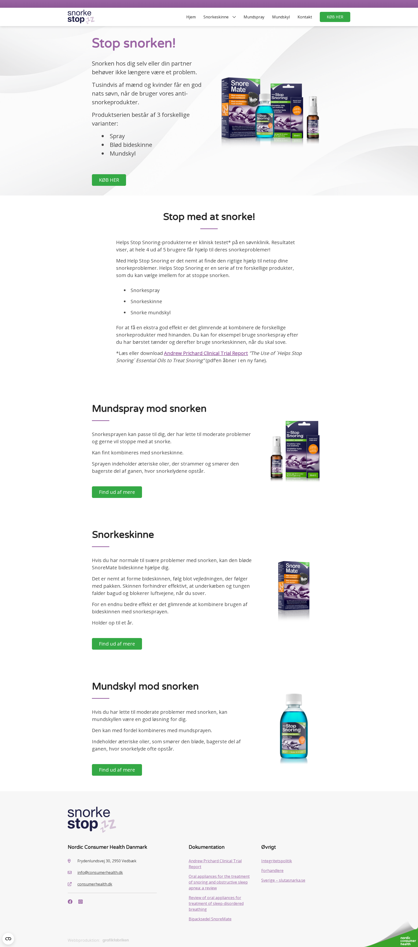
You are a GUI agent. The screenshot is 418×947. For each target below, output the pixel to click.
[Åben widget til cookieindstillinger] (8, 939)
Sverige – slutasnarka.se (283, 880)
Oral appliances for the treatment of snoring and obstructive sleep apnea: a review (219, 882)
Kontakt (305, 17)
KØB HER (335, 17)
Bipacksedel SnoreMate (210, 919)
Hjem (191, 17)
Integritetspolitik (276, 861)
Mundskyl (281, 17)
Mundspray (254, 17)
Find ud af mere (117, 492)
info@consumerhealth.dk (100, 872)
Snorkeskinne (216, 17)
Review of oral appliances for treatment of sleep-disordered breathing (216, 903)
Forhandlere (272, 870)
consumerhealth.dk (94, 884)
